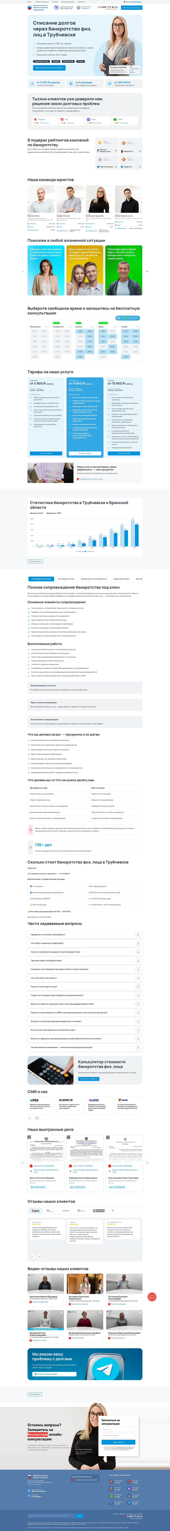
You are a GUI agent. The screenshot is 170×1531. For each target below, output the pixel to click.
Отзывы (81, 61)
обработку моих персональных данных (123, 1448)
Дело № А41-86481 (78, 1338)
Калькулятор (68, 61)
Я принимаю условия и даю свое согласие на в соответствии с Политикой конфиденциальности (119, 1448)
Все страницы (35, 1394)
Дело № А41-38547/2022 (40, 1302)
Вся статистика (35, 561)
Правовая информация (35, 1484)
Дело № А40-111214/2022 (80, 1304)
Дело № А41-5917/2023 (118, 1304)
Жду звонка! (118, 1442)
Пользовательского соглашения (123, 1447)
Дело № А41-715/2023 (39, 1340)
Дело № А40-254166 (117, 1338)
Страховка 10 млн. (41, 61)
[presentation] (29, 202)
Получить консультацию (47, 1374)
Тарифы (56, 61)
